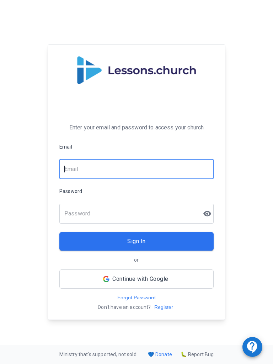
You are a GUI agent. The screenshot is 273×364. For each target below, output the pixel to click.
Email (65, 147)
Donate (160, 354)
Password (70, 191)
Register (163, 307)
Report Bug (197, 354)
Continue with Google (140, 278)
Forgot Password (136, 297)
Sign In (136, 241)
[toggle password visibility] (207, 214)
